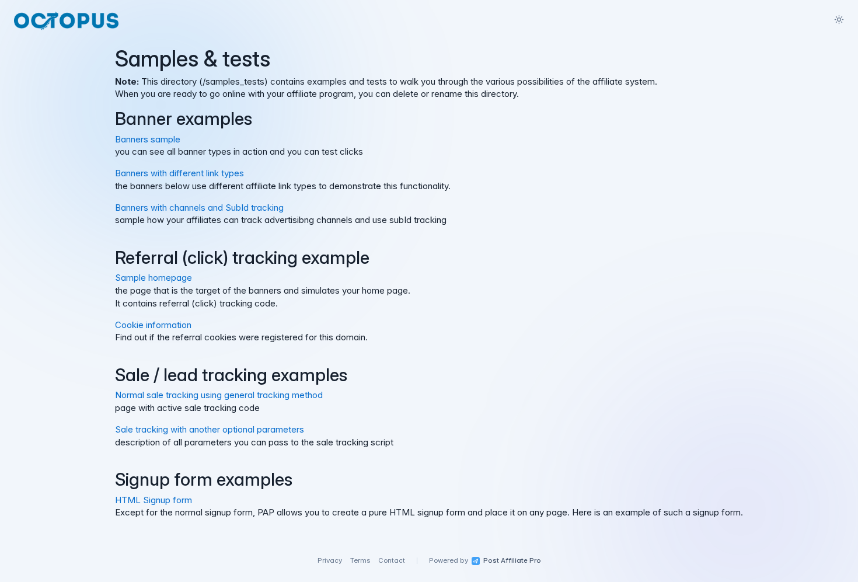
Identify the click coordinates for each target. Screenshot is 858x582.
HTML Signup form (153, 500)
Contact (391, 560)
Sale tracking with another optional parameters (209, 429)
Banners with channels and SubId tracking (199, 207)
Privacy (330, 560)
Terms (360, 560)
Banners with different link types (179, 173)
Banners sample (147, 139)
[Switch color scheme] (839, 19)
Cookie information (153, 324)
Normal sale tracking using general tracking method (219, 394)
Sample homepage (153, 277)
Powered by (485, 560)
